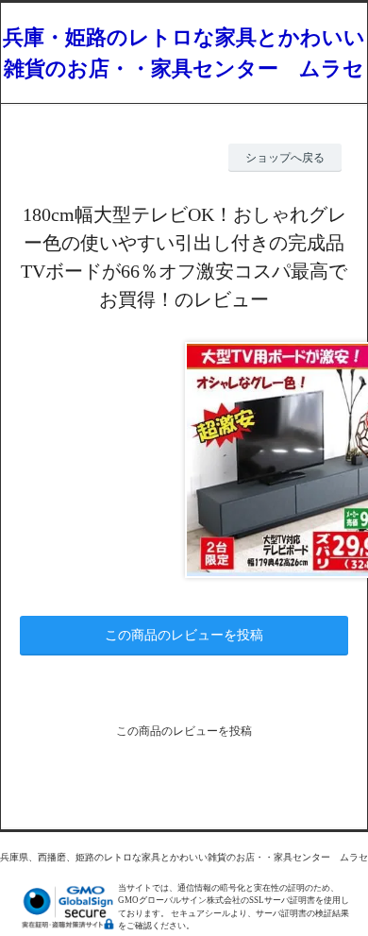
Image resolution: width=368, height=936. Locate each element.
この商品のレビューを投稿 (184, 635)
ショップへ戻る (285, 157)
